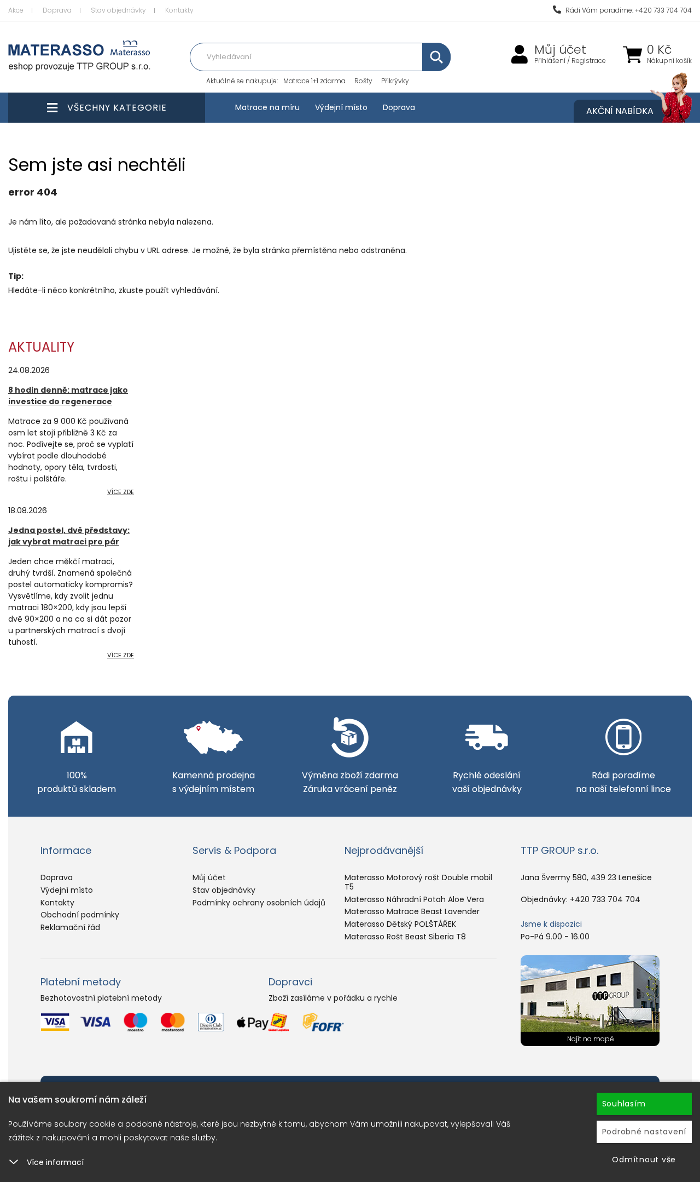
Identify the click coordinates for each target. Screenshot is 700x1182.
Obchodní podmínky (79, 914)
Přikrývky (395, 80)
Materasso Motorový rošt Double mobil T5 (418, 882)
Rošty (363, 80)
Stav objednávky (118, 10)
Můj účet (560, 50)
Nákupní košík (669, 61)
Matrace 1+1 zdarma (314, 80)
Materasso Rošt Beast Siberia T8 (405, 936)
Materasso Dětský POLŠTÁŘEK (400, 924)
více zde (120, 491)
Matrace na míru (267, 107)
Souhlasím (624, 1103)
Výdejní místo (341, 107)
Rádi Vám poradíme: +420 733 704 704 (628, 10)
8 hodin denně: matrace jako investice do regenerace (68, 396)
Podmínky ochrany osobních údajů (258, 902)
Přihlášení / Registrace (570, 61)
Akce (16, 10)
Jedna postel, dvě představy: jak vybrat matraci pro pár (69, 536)
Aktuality (41, 347)
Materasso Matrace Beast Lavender (412, 911)
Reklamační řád (70, 927)
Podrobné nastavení (644, 1131)
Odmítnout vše (644, 1159)
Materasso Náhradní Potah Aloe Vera (414, 899)
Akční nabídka (620, 111)
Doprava (57, 10)
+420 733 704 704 (605, 899)
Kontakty (179, 10)
